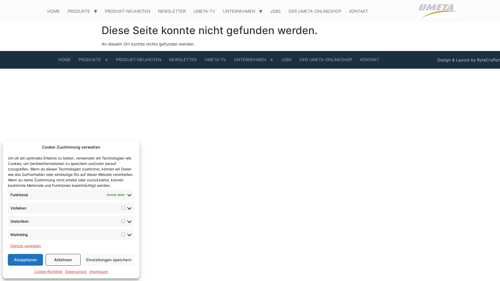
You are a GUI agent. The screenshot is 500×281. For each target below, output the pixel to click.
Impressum (98, 271)
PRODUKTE (79, 11)
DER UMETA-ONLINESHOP (315, 11)
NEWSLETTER (172, 11)
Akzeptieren (25, 259)
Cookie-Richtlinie (48, 271)
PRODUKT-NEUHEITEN (127, 11)
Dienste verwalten (25, 246)
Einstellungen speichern (109, 259)
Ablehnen (63, 259)
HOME (53, 11)
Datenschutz (76, 271)
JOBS (275, 11)
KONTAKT (358, 11)
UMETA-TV (204, 11)
